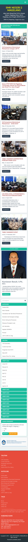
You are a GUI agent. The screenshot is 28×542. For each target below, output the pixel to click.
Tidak (5, 428)
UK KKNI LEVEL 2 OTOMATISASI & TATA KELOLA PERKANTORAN (13, 194)
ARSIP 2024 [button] (5, 393)
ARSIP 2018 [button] (5, 413)
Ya (4, 430)
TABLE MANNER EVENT (10, 232)
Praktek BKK (5, 307)
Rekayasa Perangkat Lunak (8, 323)
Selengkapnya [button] (6, 61)
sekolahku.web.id (17, 539)
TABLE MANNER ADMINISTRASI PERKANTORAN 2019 (12, 159)
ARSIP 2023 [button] (5, 396)
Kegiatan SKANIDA (7, 329)
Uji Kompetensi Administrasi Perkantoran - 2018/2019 (11, 123)
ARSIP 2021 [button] (5, 403)
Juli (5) (4, 383)
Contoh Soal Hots (6, 346)
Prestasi (4, 332)
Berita (2, 501)
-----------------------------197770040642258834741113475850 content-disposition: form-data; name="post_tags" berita (13, 510)
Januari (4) (4, 364)
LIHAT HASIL (14, 433)
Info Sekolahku (6, 326)
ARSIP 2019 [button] (5, 410)
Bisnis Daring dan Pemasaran (9, 320)
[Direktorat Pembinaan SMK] (14, 442)
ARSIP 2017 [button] (5, 416)
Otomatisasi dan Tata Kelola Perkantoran (12, 313)
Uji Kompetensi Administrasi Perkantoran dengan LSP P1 (11, 48)
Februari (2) (5, 367)
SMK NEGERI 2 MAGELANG (19, 535)
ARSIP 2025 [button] (5, 389)
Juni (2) (4, 379)
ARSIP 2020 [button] (5, 406)
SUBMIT (6, 433)
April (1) (4, 373)
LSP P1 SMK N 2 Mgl (7, 335)
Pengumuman (4, 502)
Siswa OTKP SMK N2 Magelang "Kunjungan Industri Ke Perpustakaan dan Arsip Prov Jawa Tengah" (13, 85)
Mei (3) (4, 376)
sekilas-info (3, 506)
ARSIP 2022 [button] (5, 399)
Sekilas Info (3, 504)
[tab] (14, 360)
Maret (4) (4, 370)
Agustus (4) (5, 386)
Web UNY (4, 353)
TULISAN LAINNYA (14, 249)
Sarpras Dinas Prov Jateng (8, 356)
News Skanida (5, 310)
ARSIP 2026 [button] (5, 360)
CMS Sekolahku (6, 343)
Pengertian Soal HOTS (7, 349)
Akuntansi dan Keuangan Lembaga (10, 316)
